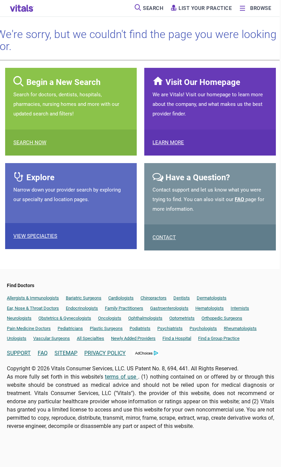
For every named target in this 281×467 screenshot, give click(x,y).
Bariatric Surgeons (83, 297)
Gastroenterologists (169, 308)
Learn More (168, 142)
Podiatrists (140, 328)
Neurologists (19, 318)
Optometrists (182, 318)
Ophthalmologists (145, 318)
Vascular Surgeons (51, 338)
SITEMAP (65, 353)
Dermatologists (212, 297)
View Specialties (35, 236)
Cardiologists (121, 297)
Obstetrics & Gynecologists (64, 318)
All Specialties (90, 338)
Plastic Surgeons (106, 328)
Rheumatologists (240, 328)
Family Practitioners (124, 308)
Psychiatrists (170, 328)
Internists (240, 308)
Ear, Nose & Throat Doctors (33, 308)
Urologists (16, 338)
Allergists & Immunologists (33, 297)
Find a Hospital (176, 338)
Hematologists (209, 308)
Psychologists (203, 328)
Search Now (29, 142)
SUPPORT (19, 353)
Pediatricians (70, 328)
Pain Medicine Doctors (29, 328)
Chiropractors (153, 297)
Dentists (181, 297)
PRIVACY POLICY (105, 353)
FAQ (240, 199)
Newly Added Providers (133, 338)
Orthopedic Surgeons (221, 318)
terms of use (121, 376)
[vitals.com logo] (22, 8)
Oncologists (109, 318)
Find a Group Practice (219, 338)
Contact (164, 237)
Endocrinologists (82, 308)
